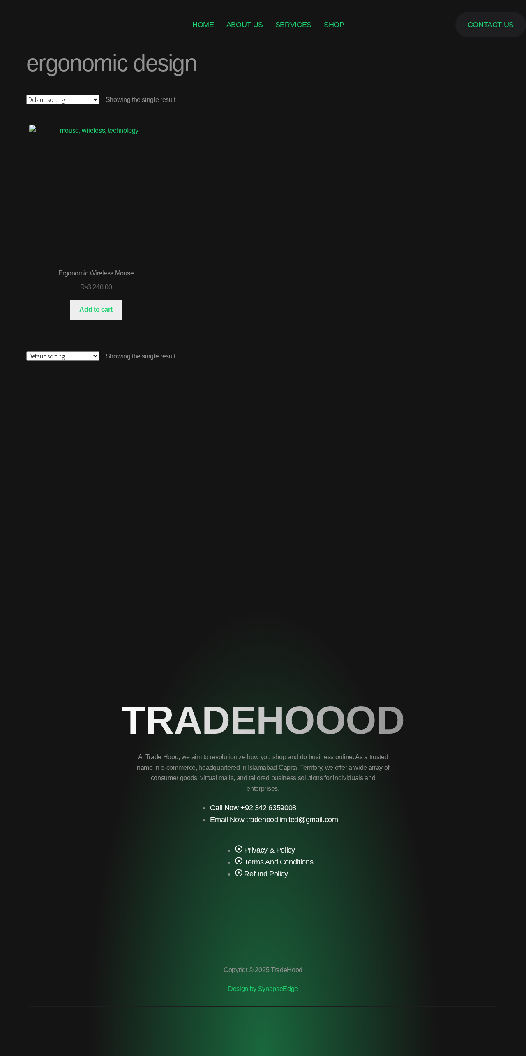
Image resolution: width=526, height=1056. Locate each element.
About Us (244, 25)
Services (293, 25)
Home (203, 25)
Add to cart (95, 309)
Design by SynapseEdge (263, 988)
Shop (334, 25)
